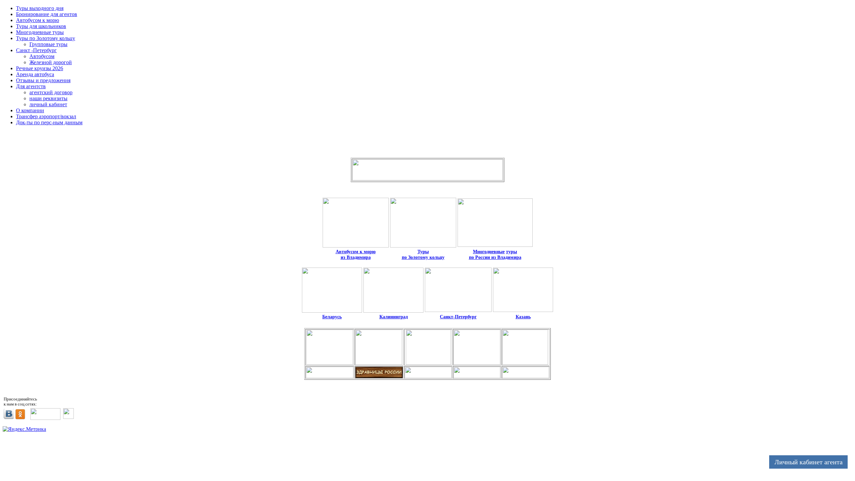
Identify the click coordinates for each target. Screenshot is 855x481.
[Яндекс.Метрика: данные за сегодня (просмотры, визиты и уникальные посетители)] (24, 429)
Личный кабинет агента (809, 462)
